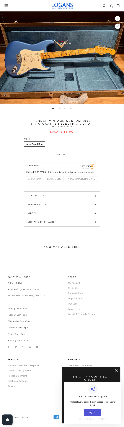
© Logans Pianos (18, 417)
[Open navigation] (6, 5)
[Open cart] (118, 5)
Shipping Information (42, 222)
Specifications (38, 204)
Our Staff (72, 303)
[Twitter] (16, 346)
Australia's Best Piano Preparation (24, 365)
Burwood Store (75, 293)
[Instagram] (23, 346)
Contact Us (73, 288)
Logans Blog (74, 309)
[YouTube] (37, 346)
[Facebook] (9, 346)
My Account (74, 283)
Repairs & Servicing (17, 376)
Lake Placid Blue (34, 144)
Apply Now (34, 179)
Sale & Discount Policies (80, 365)
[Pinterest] (30, 346)
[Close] (116, 370)
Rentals (11, 386)
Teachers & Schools (17, 381)
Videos (32, 213)
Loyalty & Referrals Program (82, 314)
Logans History (75, 298)
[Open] (7, 419)
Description (36, 196)
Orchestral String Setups (20, 370)
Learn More (54, 179)
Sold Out (62, 154)
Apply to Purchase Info (82, 179)
